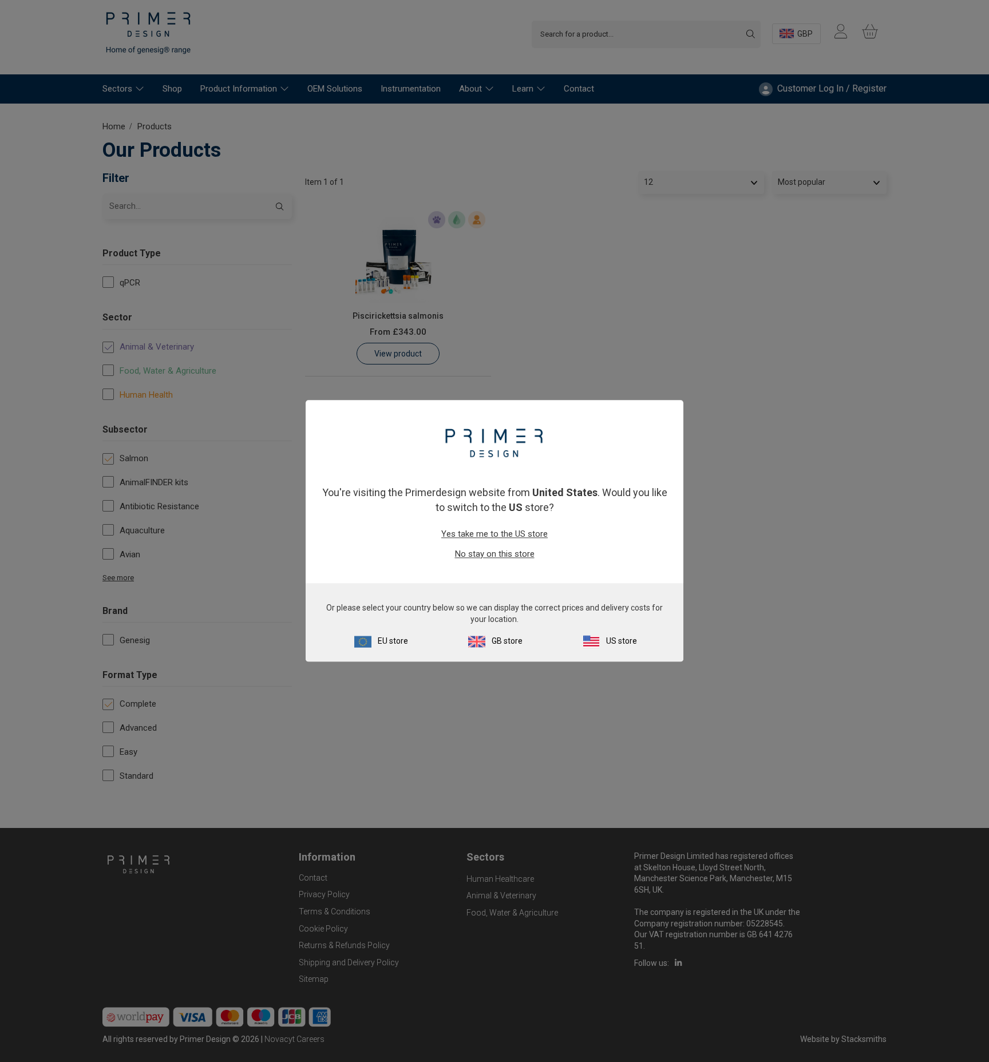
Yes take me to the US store (494, 534)
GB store (507, 641)
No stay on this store (495, 554)
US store (621, 641)
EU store (393, 641)
